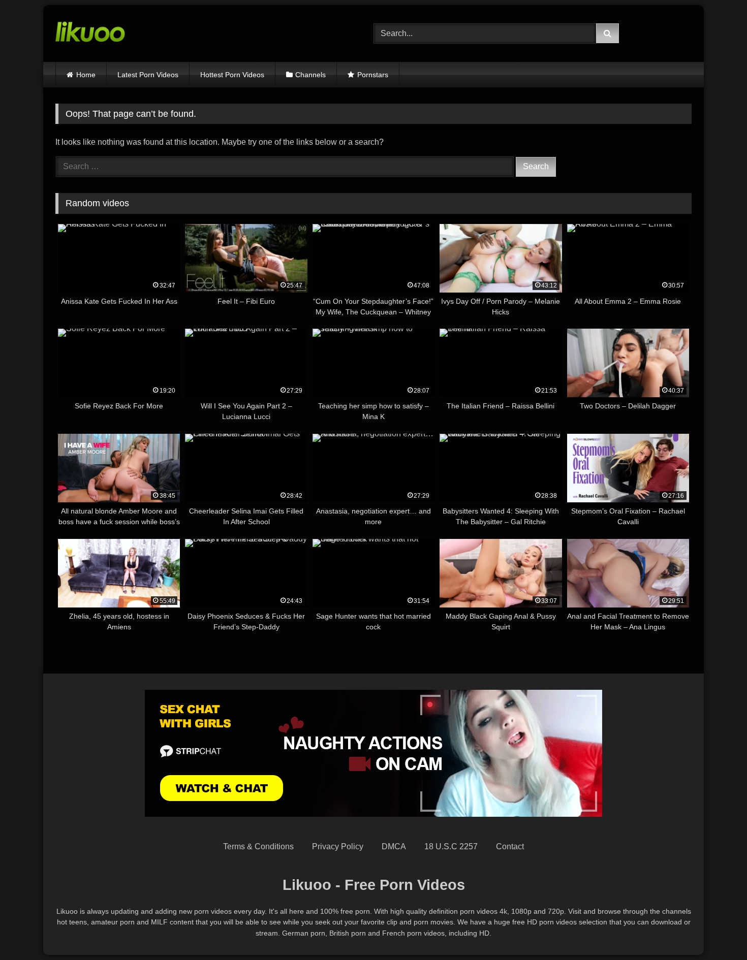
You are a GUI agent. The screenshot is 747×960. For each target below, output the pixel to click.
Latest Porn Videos (147, 75)
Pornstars (372, 75)
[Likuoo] (90, 33)
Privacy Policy (337, 846)
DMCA (394, 846)
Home (86, 75)
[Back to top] (715, 930)
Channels (310, 75)
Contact (510, 846)
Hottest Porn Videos (232, 75)
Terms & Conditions (258, 846)
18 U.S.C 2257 (451, 846)
